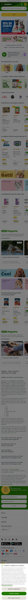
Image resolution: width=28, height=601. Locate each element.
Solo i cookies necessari (14, 598)
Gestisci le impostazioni (14, 589)
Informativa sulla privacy (7, 585)
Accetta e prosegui (14, 593)
